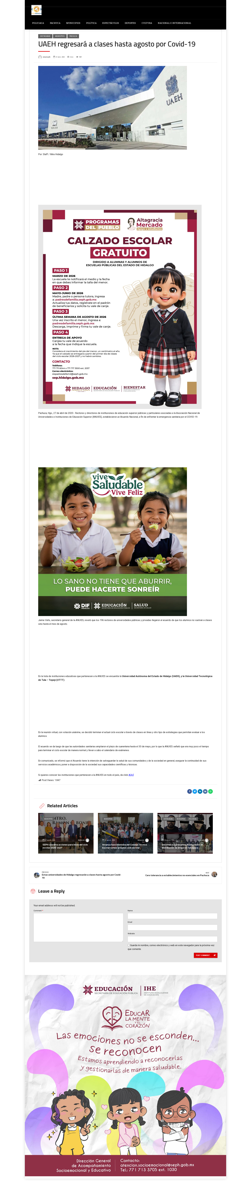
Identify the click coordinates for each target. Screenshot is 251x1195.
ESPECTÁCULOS (110, 22)
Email (130, 922)
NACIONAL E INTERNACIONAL (174, 22)
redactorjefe (46, 57)
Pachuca (73, 36)
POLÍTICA (91, 22)
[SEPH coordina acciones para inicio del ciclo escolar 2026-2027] (66, 833)
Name (130, 911)
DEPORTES (130, 22)
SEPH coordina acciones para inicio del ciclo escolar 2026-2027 (65, 846)
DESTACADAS (45, 36)
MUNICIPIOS (73, 22)
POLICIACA (38, 22)
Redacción (81, 840)
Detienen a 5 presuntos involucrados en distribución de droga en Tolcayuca (182, 846)
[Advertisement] (125, 178)
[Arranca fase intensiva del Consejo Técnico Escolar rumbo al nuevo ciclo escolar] (125, 833)
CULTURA (147, 22)
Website (131, 933)
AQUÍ (131, 775)
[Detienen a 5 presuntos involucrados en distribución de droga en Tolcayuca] (185, 833)
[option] (125, 108)
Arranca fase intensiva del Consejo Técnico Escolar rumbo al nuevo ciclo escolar (124, 846)
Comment (38, 911)
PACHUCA (55, 22)
